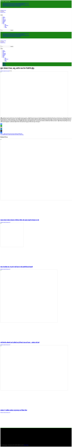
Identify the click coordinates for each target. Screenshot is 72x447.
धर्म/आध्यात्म (6, 25)
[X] (36, 131)
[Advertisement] (32, 420)
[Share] (36, 132)
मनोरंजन (4, 21)
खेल (5, 26)
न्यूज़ (3, 18)
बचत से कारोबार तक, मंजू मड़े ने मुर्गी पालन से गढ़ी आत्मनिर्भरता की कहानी (13, 4)
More (3, 23)
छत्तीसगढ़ (4, 17)
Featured (4, 62)
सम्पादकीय (4, 19)
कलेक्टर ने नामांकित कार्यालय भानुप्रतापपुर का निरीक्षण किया (12, 6)
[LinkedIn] (36, 129)
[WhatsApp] (36, 126)
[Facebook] (36, 124)
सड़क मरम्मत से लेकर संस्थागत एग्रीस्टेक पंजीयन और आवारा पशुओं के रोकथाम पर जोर (16, 3)
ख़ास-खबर (4, 20)
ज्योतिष (6, 27)
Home (4, 16)
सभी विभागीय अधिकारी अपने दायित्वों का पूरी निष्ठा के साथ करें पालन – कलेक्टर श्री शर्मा (16, 5)
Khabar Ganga (2, 70)
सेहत (5, 24)
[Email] (36, 127)
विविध (3, 22)
